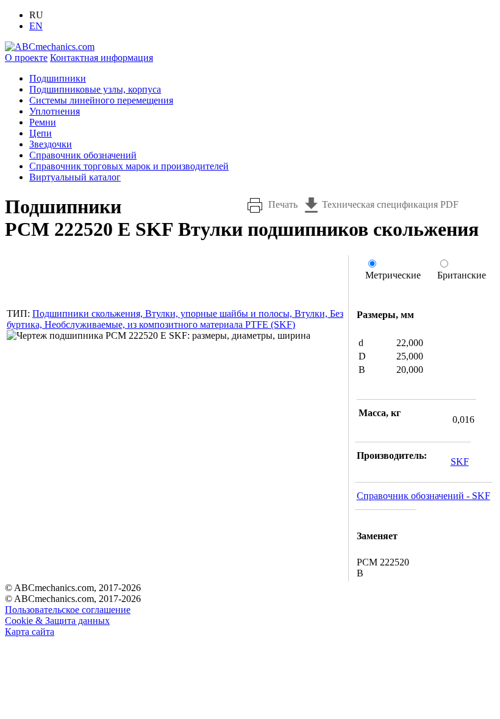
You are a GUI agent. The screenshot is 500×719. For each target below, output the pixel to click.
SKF (460, 461)
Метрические (393, 275)
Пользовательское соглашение (67, 609)
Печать (283, 204)
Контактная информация (101, 57)
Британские (461, 275)
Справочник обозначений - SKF (423, 496)
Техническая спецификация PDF (390, 204)
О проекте (26, 57)
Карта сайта (29, 631)
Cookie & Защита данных (57, 620)
